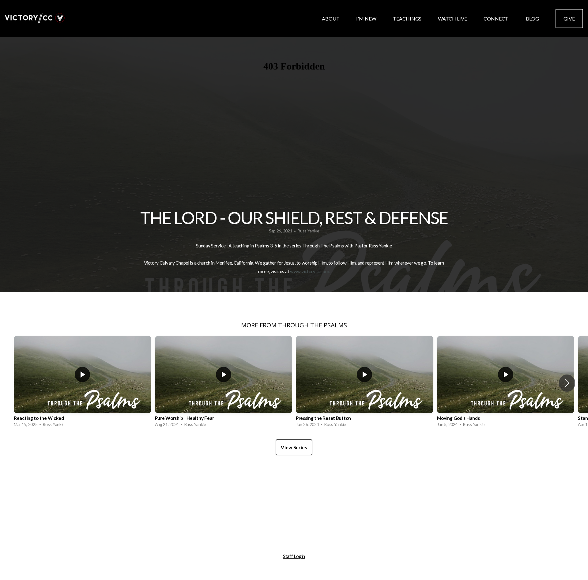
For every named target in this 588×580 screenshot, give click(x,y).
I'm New (366, 18)
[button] (567, 383)
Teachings (407, 18)
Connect (496, 18)
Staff (288, 556)
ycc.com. (321, 271)
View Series (294, 447)
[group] (82, 383)
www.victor (301, 271)
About (331, 18)
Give (569, 18)
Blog (532, 18)
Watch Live (452, 18)
